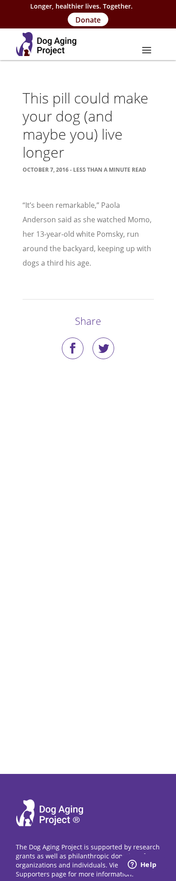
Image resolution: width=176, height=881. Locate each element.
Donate (88, 20)
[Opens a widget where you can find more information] (142, 865)
